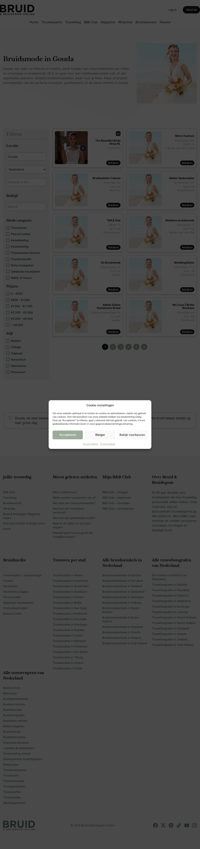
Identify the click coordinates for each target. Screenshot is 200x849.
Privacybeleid (90, 443)
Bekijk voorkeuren (132, 435)
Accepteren (67, 435)
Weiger (100, 435)
